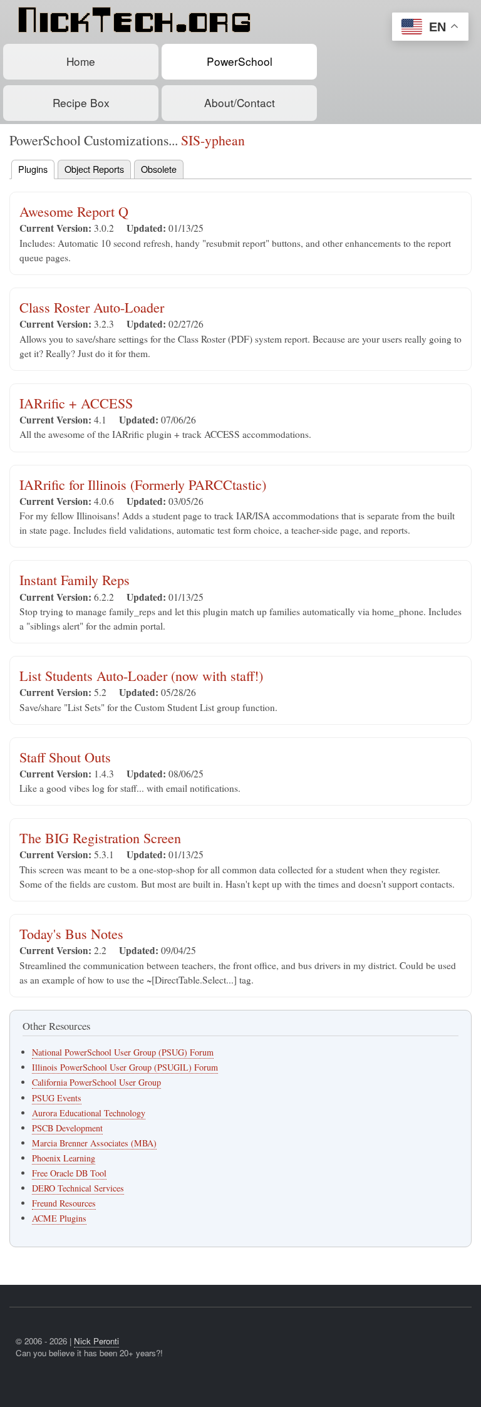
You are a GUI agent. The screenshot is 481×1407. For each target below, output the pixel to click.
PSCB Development (67, 1128)
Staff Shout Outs (65, 757)
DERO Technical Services (78, 1188)
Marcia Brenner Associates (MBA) (94, 1143)
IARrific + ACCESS (76, 403)
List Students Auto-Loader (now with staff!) (141, 676)
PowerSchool (239, 61)
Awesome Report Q (73, 211)
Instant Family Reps (74, 580)
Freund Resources (64, 1203)
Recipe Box (81, 102)
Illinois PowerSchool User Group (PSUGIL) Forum (125, 1067)
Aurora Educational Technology (88, 1113)
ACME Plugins (59, 1218)
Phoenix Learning (63, 1158)
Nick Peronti (96, 1341)
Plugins (33, 168)
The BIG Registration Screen (100, 838)
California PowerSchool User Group (96, 1082)
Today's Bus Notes (71, 934)
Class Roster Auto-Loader (91, 307)
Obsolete (159, 168)
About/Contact (239, 102)
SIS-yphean (213, 140)
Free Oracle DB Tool (69, 1173)
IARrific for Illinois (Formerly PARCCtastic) (142, 484)
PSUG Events (56, 1098)
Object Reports (94, 168)
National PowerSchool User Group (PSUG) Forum (123, 1052)
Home (80, 61)
